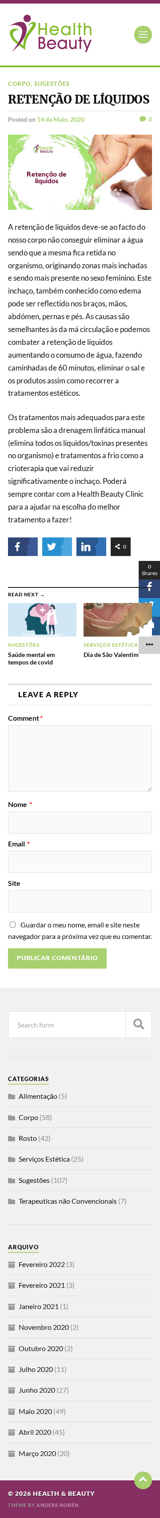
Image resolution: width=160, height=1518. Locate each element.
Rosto (28, 1138)
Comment (25, 718)
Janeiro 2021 (39, 1306)
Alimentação (38, 1096)
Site (14, 883)
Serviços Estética (44, 1159)
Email (19, 843)
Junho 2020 (37, 1390)
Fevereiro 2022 (42, 1264)
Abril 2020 (35, 1432)
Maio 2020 (35, 1411)
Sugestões (52, 83)
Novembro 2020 (44, 1327)
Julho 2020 (36, 1369)
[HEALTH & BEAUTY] (50, 48)
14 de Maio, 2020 (60, 119)
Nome (20, 804)
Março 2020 (37, 1453)
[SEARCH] (138, 1024)
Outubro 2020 (41, 1348)
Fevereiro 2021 (42, 1285)
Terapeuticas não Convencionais (68, 1201)
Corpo (19, 83)
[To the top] (143, 1480)
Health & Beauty (64, 1493)
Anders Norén (57, 1505)
